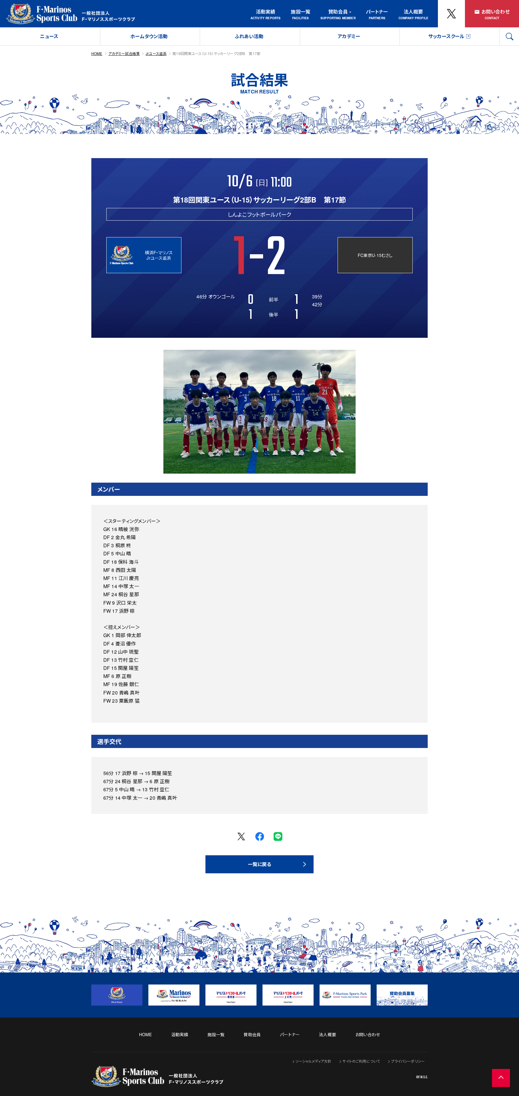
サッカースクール (446, 36)
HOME (96, 53)
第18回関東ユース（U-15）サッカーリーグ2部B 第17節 (216, 53)
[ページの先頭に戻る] (501, 1078)
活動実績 (265, 11)
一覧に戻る (260, 864)
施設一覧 (300, 11)
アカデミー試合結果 (124, 53)
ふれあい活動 (249, 36)
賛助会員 (338, 11)
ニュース (49, 36)
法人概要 (413, 11)
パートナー (377, 11)
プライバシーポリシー (408, 1061)
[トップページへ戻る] (157, 1082)
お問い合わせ (495, 11)
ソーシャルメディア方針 (314, 1061)
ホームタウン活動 (149, 36)
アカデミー (349, 36)
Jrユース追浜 (156, 53)
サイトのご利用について (361, 1061)
